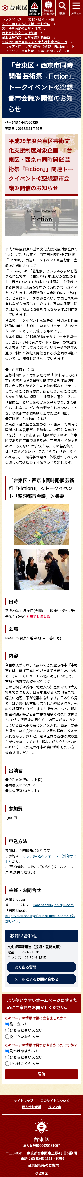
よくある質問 (25, 967)
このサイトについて (54, 1100)
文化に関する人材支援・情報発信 (26, 23)
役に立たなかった (24, 1036)
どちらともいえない (26, 1030)
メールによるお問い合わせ (36, 979)
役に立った (18, 1024)
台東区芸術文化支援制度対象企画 (26, 37)
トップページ (11, 19)
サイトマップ (23, 1100)
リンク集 (54, 1106)
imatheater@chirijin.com (53, 904)
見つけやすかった (24, 1051)
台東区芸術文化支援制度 (19, 32)
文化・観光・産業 (41, 19)
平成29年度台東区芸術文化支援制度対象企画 (34, 42)
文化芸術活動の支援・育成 (21, 28)
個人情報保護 (31, 1106)
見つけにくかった (24, 1063)
